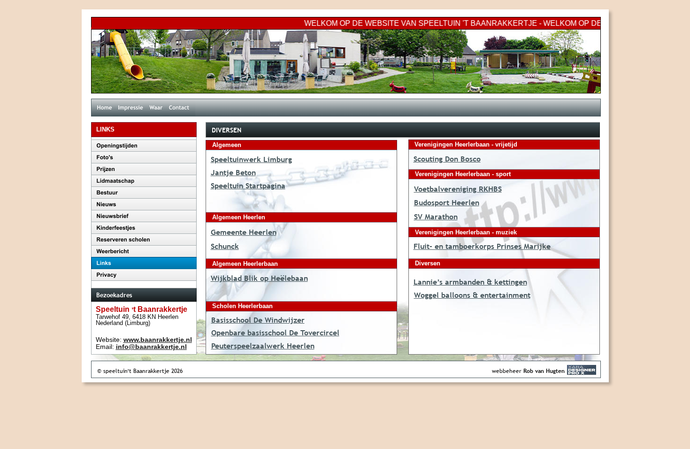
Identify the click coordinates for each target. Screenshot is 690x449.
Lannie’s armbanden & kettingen (470, 282)
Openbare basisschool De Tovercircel (275, 332)
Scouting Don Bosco (447, 159)
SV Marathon (436, 216)
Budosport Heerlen (446, 202)
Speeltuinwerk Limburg (251, 159)
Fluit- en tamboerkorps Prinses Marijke (482, 246)
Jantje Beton (233, 172)
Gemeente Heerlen (243, 232)
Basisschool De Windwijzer (258, 320)
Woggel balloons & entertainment (472, 295)
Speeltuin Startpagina (248, 185)
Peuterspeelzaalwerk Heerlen (262, 346)
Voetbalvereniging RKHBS (458, 189)
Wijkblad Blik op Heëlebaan (259, 278)
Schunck (225, 246)
